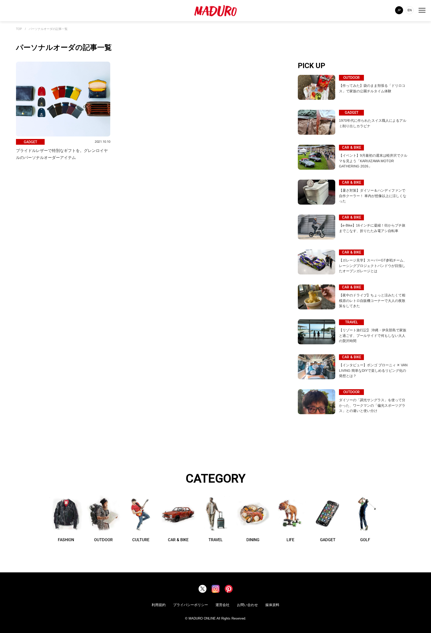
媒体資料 (272, 605)
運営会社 (222, 605)
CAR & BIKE (178, 539)
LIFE (290, 539)
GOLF (365, 539)
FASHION (66, 539)
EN (410, 10)
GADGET (327, 539)
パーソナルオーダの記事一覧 (48, 29)
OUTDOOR (103, 539)
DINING (252, 539)
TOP (19, 29)
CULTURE (140, 539)
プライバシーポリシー (190, 605)
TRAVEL (216, 539)
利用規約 (159, 605)
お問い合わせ (247, 605)
